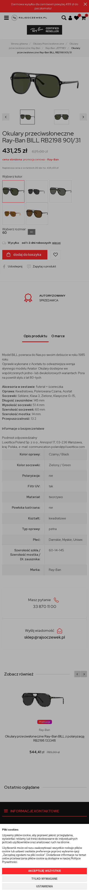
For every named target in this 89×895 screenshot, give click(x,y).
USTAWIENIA (44, 886)
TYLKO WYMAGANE (44, 878)
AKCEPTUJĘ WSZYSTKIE (44, 870)
